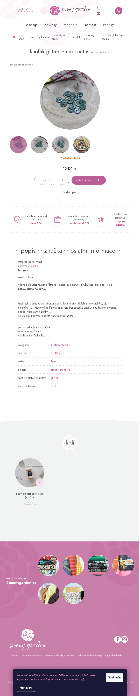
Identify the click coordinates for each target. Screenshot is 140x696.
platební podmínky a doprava (58, 655)
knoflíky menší (58, 345)
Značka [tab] (52, 250)
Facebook (116, 639)
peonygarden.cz (123, 639)
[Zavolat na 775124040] (99, 9)
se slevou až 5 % (78, 223)
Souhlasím (113, 677)
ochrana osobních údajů (88, 655)
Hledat (43, 11)
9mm (52, 361)
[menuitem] (30, 24)
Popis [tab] (27, 250)
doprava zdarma (119, 223)
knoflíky (54, 353)
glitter (53, 378)
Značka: (19, 64)
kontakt (13, 655)
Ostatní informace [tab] (91, 250)
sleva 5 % (34, 223)
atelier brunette (59, 370)
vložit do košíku (82, 180)
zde (81, 679)
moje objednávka (112, 655)
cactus (33, 266)
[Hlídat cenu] (69, 192)
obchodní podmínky (30, 655)
